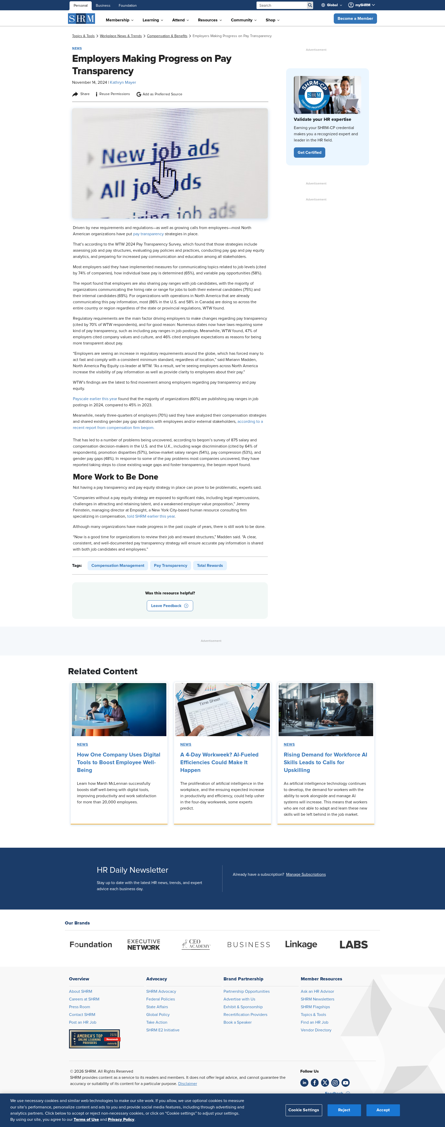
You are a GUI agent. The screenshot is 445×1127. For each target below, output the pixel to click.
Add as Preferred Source (162, 94)
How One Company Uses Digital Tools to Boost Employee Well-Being (118, 762)
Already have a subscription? (258, 874)
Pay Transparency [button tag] (170, 566)
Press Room (79, 1007)
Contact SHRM (82, 1015)
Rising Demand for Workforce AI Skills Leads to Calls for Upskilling (325, 762)
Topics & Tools (313, 1015)
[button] (355, 18)
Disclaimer (187, 1084)
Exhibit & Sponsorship (243, 1007)
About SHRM (80, 991)
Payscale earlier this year (95, 399)
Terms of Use (86, 1119)
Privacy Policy (121, 1119)
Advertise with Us (239, 999)
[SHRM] (81, 18)
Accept (383, 1110)
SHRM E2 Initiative (162, 1030)
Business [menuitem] (103, 5)
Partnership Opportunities (247, 991)
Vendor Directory (316, 1030)
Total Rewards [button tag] (210, 566)
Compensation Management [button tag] (117, 566)
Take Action (156, 1022)
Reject (344, 1110)
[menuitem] (333, 5)
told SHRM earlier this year (151, 516)
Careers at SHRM (84, 999)
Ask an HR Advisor (317, 991)
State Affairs (157, 1007)
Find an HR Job (314, 1022)
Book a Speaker (238, 1022)
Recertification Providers (245, 1015)
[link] (83, 36)
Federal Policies (160, 999)
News (82, 744)
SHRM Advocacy (161, 991)
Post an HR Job (82, 1022)
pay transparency (148, 234)
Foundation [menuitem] (128, 5)
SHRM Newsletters (317, 999)
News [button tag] (77, 48)
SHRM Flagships (315, 1007)
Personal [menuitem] (81, 5)
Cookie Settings (303, 1110)
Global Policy (158, 1015)
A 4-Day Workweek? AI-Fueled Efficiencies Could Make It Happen (219, 762)
